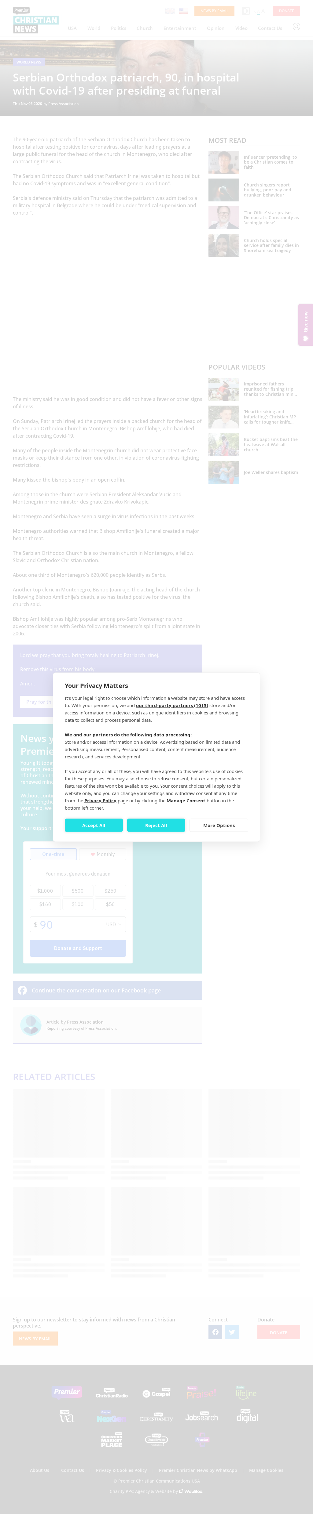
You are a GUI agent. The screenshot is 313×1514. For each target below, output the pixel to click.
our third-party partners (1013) (172, 705)
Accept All (93, 825)
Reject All (156, 825)
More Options (219, 825)
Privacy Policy (100, 800)
